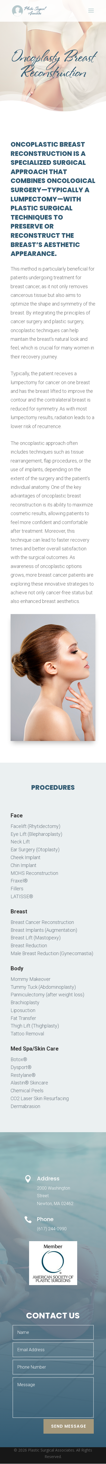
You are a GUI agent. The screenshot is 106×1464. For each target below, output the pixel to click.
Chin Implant (23, 865)
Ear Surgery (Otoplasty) (35, 849)
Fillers (17, 888)
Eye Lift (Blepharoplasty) (36, 834)
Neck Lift (20, 842)
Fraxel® (19, 881)
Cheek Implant (25, 857)
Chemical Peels (27, 1090)
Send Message (68, 1426)
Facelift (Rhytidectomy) (35, 826)
